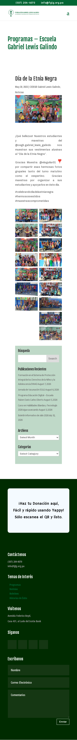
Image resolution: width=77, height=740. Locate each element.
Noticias (19, 92)
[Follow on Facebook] (12, 644)
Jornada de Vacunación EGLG (31, 389)
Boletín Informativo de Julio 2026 (33, 415)
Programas (15, 584)
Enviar (63, 721)
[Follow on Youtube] (43, 644)
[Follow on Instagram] (33, 644)
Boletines (14, 593)
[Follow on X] (22, 644)
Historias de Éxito (18, 598)
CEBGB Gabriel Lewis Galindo (45, 87)
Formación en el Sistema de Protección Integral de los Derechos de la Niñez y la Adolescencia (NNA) (36, 380)
